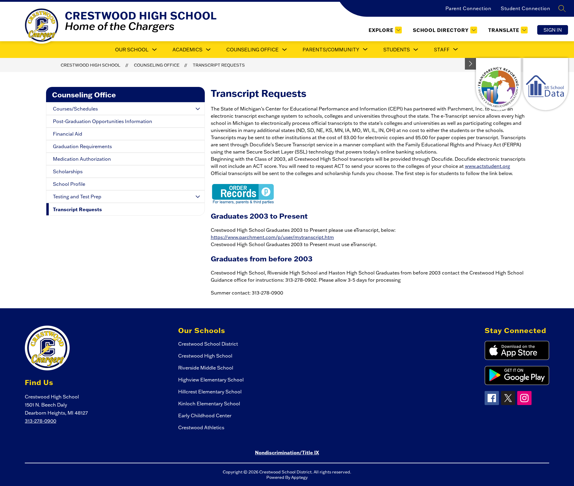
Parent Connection (468, 8)
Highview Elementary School (211, 380)
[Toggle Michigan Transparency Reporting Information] (470, 64)
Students (396, 50)
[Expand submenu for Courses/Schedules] (197, 109)
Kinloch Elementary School (209, 404)
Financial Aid (67, 134)
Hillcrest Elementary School (210, 392)
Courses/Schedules (75, 109)
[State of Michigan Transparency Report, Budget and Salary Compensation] (498, 84)
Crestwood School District (208, 344)
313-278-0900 (40, 421)
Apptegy (299, 477)
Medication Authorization (82, 159)
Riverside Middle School (205, 368)
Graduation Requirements (82, 146)
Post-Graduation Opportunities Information (102, 121)
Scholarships (68, 171)
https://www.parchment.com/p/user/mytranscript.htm (272, 237)
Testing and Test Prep (77, 197)
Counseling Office (252, 50)
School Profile (69, 184)
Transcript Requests (219, 65)
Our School (132, 50)
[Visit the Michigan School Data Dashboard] (545, 84)
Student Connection (525, 8)
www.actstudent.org (487, 166)
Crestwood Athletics (201, 427)
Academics (187, 50)
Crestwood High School (90, 65)
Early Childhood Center (204, 415)
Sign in (553, 30)
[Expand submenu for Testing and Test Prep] (197, 197)
